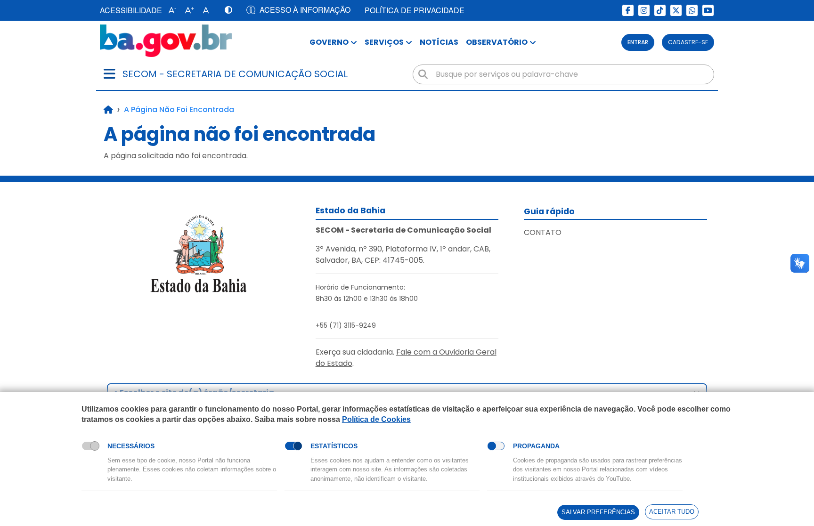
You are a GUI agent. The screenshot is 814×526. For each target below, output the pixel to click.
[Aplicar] (423, 74)
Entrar (637, 42)
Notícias (439, 42)
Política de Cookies (376, 419)
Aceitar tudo (671, 511)
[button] (170, 10)
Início (108, 109)
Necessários (131, 446)
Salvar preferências (598, 512)
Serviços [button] (384, 42)
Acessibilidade (131, 10)
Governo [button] (329, 42)
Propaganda (536, 446)
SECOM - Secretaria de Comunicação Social (235, 74)
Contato (543, 232)
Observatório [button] (497, 42)
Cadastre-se (688, 42)
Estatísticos (334, 446)
